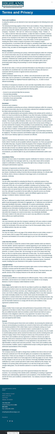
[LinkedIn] (12, 421)
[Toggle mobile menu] (52, 2)
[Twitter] (9, 421)
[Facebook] (7, 421)
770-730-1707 (6, 403)
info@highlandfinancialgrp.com (11, 412)
